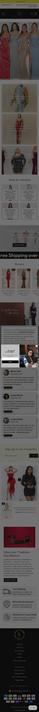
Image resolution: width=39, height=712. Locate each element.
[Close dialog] (37, 346)
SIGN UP (10, 361)
